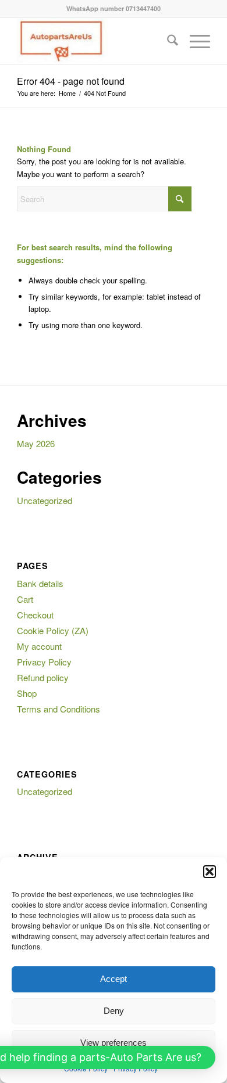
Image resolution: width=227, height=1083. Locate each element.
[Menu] (194, 41)
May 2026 (36, 443)
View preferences (113, 1043)
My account (39, 646)
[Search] (166, 41)
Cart (25, 599)
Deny (114, 1011)
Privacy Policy (44, 662)
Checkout (35, 615)
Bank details (40, 583)
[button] (209, 871)
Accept (113, 979)
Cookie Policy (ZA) (52, 630)
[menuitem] (166, 41)
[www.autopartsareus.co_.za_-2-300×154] (94, 41)
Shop (27, 693)
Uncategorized (44, 500)
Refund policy (43, 677)
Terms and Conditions (58, 709)
